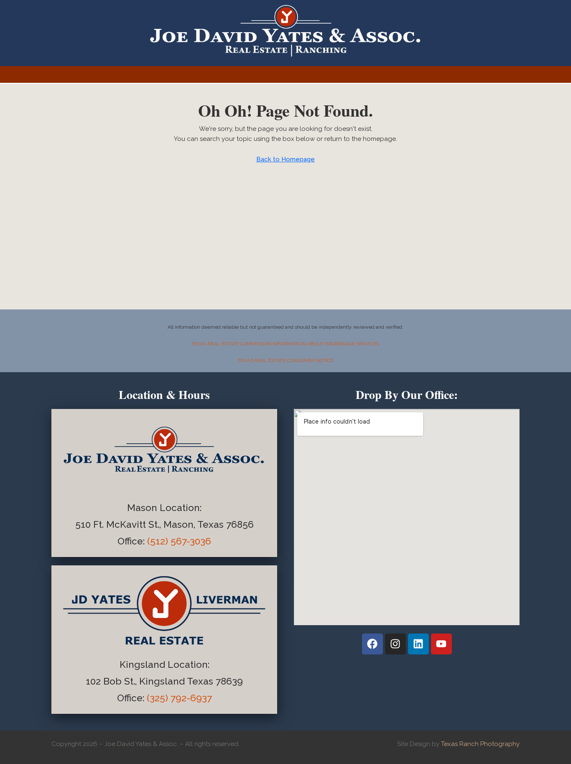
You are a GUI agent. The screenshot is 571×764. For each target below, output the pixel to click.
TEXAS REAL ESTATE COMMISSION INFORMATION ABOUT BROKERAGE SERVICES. (285, 344)
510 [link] (83, 524)
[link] (132, 541)
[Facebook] (372, 644)
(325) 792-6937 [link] (179, 697)
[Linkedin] (418, 644)
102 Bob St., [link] (112, 681)
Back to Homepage (285, 159)
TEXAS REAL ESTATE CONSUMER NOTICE (286, 360)
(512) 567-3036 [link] (179, 541)
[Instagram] (395, 644)
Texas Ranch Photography (480, 744)
